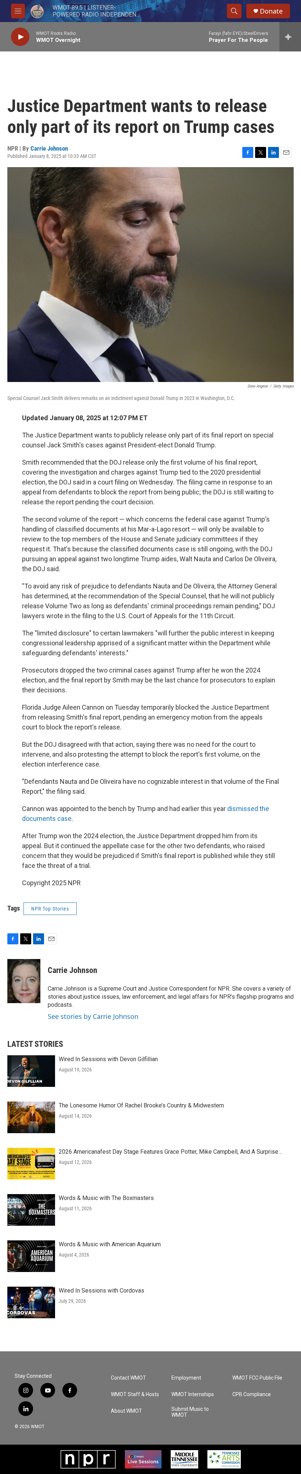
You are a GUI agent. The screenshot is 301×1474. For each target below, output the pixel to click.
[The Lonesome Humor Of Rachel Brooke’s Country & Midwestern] (31, 1117)
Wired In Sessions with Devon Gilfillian (108, 1059)
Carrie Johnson (49, 148)
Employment (186, 1378)
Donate (271, 11)
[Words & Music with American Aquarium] (31, 1256)
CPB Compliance (251, 1394)
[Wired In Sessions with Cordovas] (31, 1302)
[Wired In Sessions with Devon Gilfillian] (31, 1071)
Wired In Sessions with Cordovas (101, 1290)
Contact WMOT (128, 1378)
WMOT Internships (192, 1394)
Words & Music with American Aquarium (110, 1244)
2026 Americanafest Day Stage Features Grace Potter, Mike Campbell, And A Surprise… (170, 1151)
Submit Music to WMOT (190, 1412)
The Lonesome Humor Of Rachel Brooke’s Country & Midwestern (141, 1105)
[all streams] (290, 36)
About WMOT (126, 1411)
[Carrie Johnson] (23, 981)
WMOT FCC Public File (257, 1378)
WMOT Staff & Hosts (135, 1394)
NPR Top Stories (50, 909)
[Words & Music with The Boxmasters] (31, 1210)
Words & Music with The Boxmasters (106, 1197)
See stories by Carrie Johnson (93, 1016)
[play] (20, 37)
